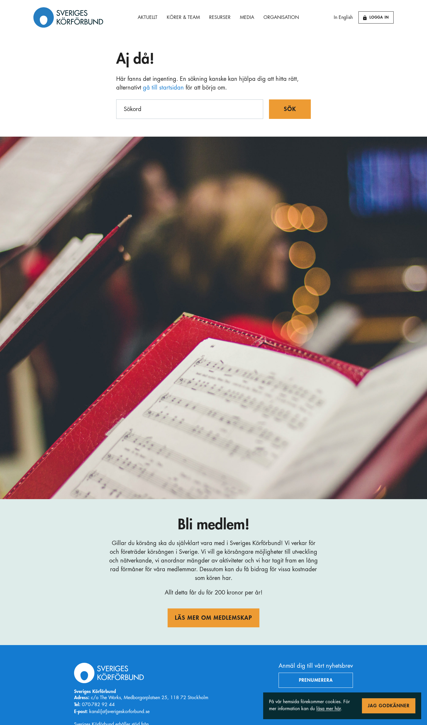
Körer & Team (183, 17)
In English (343, 17)
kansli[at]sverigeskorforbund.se (119, 711)
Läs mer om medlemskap (213, 618)
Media (247, 17)
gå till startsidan (163, 88)
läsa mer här (328, 708)
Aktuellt (147, 17)
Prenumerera (316, 680)
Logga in (379, 17)
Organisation (281, 17)
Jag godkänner (389, 705)
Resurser (220, 17)
